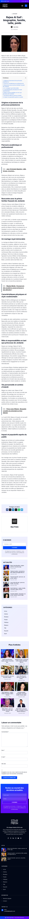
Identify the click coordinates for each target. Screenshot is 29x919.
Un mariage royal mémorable (11, 88)
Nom (3, 750)
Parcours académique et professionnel (14, 83)
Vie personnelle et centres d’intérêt (12, 95)
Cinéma (6, 614)
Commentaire (5, 731)
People (6, 619)
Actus (5, 611)
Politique (6, 622)
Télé (5, 628)
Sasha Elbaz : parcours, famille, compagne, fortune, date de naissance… (21, 710)
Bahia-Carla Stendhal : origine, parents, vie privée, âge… (17, 566)
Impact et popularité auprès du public (13, 97)
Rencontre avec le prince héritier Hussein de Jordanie (14, 85)
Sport (5, 633)
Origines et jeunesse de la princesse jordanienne (12, 81)
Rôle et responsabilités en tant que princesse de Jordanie (12, 93)
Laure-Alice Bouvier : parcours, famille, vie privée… (17, 583)
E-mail (3, 757)
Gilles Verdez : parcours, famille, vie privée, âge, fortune (7, 710)
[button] (22, 5)
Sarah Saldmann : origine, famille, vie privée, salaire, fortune (18, 589)
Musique (6, 616)
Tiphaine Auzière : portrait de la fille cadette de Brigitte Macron (17, 572)
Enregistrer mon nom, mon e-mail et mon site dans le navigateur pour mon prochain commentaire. (14, 772)
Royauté (15, 13)
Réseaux (6, 625)
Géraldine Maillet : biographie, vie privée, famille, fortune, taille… (18, 594)
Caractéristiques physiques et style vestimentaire (12, 90)
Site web (3, 763)
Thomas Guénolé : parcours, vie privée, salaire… (7, 676)
